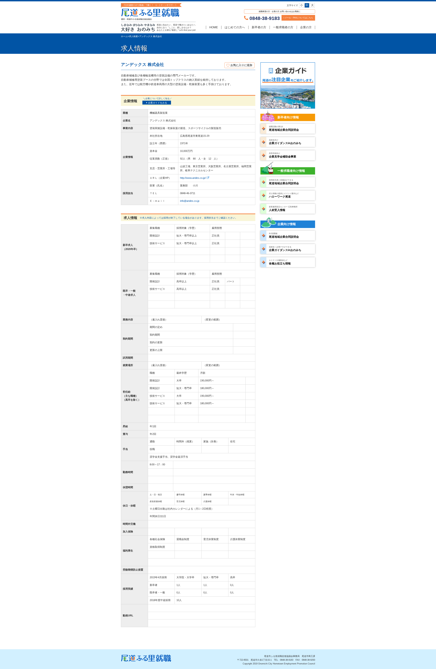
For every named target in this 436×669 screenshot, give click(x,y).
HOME (213, 27)
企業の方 (306, 27)
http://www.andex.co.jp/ (193, 178)
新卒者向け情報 (288, 117)
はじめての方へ (235, 27)
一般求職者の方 (283, 27)
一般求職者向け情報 (291, 170)
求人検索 (133, 36)
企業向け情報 (286, 224)
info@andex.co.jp (189, 201)
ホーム (124, 36)
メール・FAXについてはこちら (298, 18)
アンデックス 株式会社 (150, 36)
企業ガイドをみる (157, 102)
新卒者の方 (259, 27)
